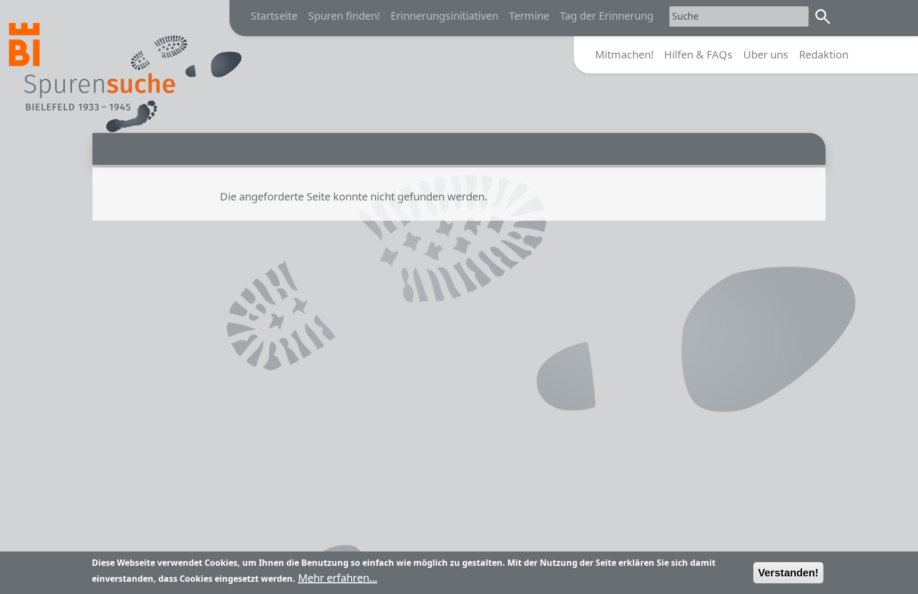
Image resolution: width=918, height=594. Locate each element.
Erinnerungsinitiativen (444, 16)
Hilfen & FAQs (698, 54)
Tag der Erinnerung (606, 16)
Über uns (765, 54)
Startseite (274, 16)
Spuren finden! (344, 16)
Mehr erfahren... (337, 578)
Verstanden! (788, 573)
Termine (529, 16)
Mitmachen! (624, 54)
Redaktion (823, 54)
